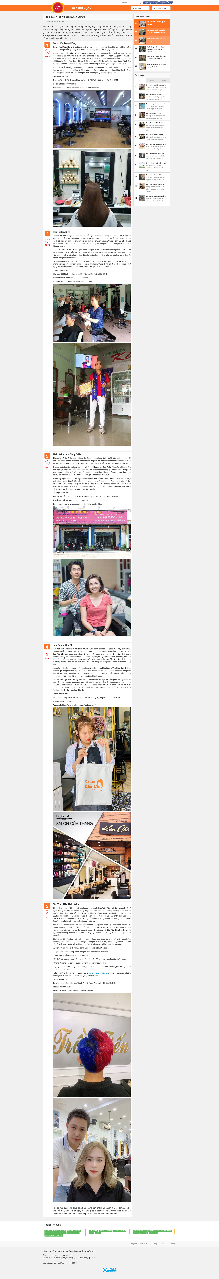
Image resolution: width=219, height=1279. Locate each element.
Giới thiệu (143, 1244)
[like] (47, 51)
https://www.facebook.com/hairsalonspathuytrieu (82, 504)
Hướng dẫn (133, 1244)
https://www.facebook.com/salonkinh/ (78, 281)
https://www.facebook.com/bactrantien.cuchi (80, 990)
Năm (164, 80)
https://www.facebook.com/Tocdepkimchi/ (78, 705)
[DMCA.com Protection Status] (109, 1270)
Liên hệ (172, 1244)
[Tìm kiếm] (140, 2)
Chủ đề (163, 1244)
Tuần (140, 80)
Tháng (151, 80)
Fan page (154, 1244)
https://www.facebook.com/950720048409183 (80, 87)
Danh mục (83, 8)
